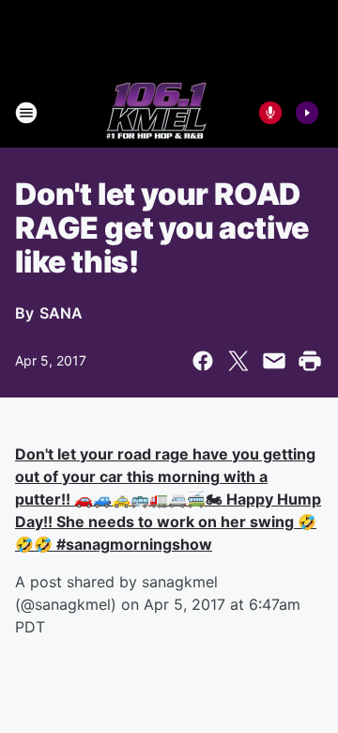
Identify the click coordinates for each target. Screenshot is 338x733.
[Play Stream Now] (307, 112)
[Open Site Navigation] (26, 112)
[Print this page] (310, 361)
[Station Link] (156, 113)
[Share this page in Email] (274, 361)
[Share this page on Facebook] (203, 361)
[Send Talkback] (270, 112)
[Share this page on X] (238, 361)
